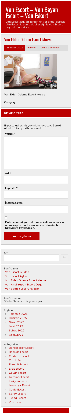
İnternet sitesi (14, 202)
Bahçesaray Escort (21, 347)
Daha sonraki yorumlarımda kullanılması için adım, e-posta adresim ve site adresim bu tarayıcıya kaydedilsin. (34, 225)
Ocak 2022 (16, 334)
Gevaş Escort (17, 372)
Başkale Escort (18, 352)
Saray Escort (17, 393)
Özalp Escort (17, 389)
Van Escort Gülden (17, 272)
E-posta (11, 188)
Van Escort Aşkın (16, 276)
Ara (6, 253)
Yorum (10, 133)
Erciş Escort (16, 368)
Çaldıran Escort (19, 356)
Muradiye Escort (19, 385)
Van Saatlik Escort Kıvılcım (22, 288)
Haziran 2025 (18, 318)
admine (31, 47)
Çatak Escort (17, 360)
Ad (8, 173)
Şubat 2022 (16, 330)
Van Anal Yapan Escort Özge (23, 284)
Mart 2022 (16, 326)
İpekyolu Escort (19, 381)
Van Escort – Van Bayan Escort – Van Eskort (32, 12)
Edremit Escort (18, 364)
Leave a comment (50, 47)
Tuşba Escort (17, 398)
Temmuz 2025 (18, 313)
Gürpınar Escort (19, 377)
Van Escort (16, 402)
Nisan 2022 (16, 322)
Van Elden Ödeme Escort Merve (25, 280)
